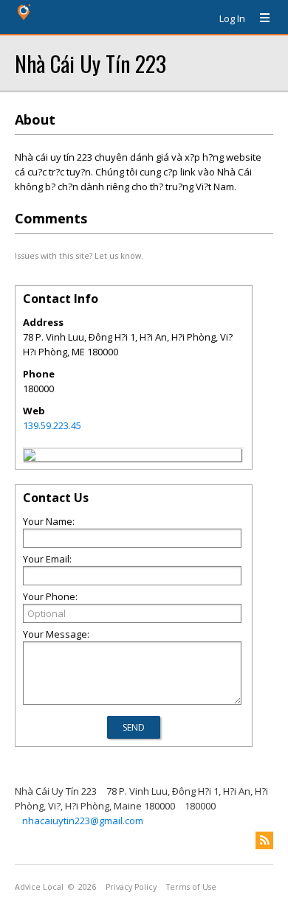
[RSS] (264, 840)
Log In (232, 18)
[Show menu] (259, 18)
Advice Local (39, 887)
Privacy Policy (131, 887)
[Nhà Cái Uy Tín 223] (29, 457)
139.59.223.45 (52, 425)
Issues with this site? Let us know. (79, 255)
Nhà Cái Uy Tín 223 (90, 63)
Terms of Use (191, 887)
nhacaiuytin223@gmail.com (82, 820)
